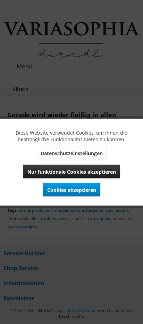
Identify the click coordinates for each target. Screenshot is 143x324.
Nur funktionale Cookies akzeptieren (71, 171)
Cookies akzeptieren (71, 189)
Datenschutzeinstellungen (72, 153)
